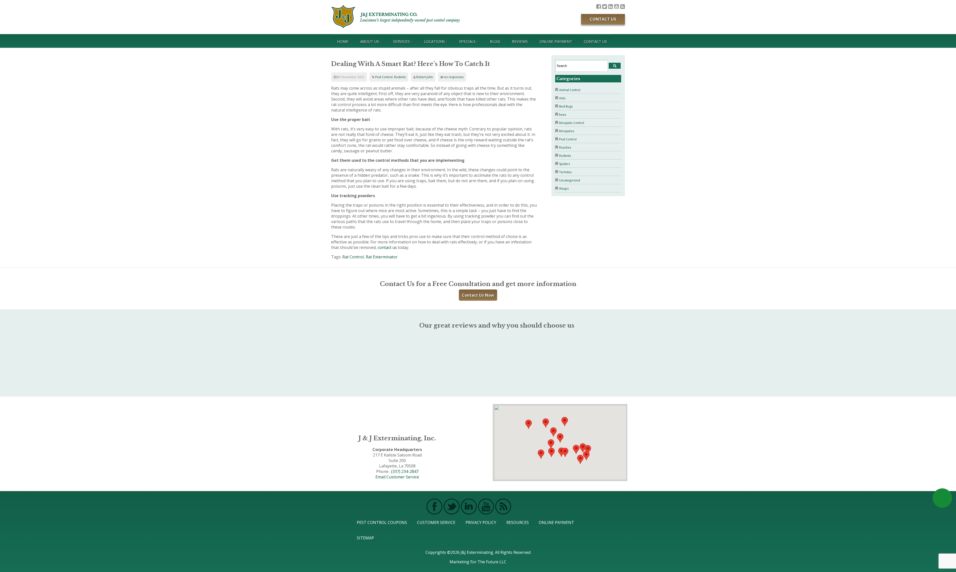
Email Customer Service (397, 477)
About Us (369, 41)
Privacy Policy (481, 522)
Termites (565, 172)
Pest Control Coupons (382, 522)
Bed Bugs (566, 106)
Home (343, 41)
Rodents (400, 77)
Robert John (424, 77)
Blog (495, 41)
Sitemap (365, 538)
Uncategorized (569, 180)
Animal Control (569, 90)
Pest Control (384, 77)
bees (562, 115)
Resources (517, 522)
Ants (562, 98)
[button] (565, 452)
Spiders (564, 164)
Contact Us (603, 19)
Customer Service (436, 522)
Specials (467, 41)
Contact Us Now (478, 295)
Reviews (520, 41)
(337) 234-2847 (404, 471)
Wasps (564, 188)
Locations (434, 41)
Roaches (565, 147)
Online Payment (555, 41)
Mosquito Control (571, 123)
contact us (387, 247)
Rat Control (353, 257)
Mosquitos (566, 131)
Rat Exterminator (382, 257)
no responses (454, 77)
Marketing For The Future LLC (478, 562)
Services (401, 41)
